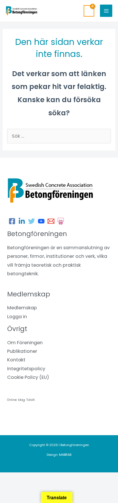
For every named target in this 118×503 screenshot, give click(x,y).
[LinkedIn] (22, 221)
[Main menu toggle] (106, 11)
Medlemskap (22, 307)
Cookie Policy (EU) (28, 377)
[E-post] (51, 221)
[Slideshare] (61, 221)
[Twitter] (31, 221)
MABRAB (65, 455)
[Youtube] (41, 221)
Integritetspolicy (26, 368)
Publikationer (22, 351)
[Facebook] (12, 221)
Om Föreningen (25, 342)
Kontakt (16, 360)
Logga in (17, 316)
